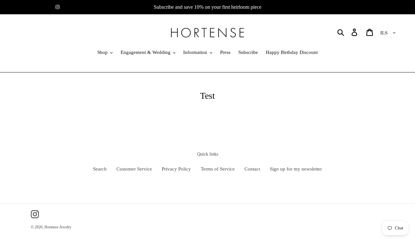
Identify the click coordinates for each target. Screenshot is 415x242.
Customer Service (134, 169)
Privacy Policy (176, 169)
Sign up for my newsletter (296, 169)
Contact (252, 169)
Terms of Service (218, 169)
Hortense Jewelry (57, 227)
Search (100, 169)
